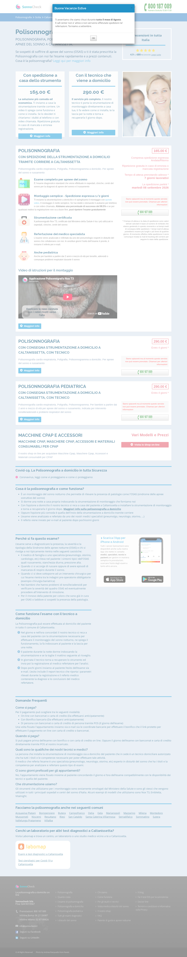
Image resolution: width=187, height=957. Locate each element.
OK (93, 38)
